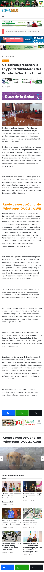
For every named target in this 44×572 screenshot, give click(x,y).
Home (6, 56)
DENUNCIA (10, 455)
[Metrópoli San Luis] (10, 10)
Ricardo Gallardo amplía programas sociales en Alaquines (32, 496)
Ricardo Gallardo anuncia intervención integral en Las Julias (31, 523)
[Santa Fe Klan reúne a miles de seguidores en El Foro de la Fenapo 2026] (11, 513)
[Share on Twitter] (35, 413)
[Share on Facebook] (8, 413)
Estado (11, 56)
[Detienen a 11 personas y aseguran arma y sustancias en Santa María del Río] (11, 536)
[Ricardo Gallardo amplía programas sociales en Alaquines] (32, 486)
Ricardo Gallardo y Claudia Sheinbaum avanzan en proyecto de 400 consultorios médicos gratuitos (32, 548)
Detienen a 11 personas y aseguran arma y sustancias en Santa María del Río (11, 547)
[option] (22, 458)
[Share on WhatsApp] (21, 413)
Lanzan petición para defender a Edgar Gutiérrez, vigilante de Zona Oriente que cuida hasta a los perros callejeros (22, 464)
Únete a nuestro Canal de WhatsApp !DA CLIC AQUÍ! (22, 207)
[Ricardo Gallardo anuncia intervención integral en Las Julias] (32, 513)
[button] (22, 114)
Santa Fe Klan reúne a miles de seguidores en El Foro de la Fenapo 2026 (11, 523)
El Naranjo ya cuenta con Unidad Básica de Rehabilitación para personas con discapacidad (11, 498)
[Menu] (3, 15)
